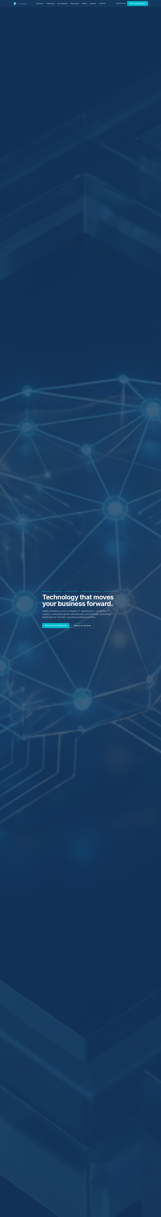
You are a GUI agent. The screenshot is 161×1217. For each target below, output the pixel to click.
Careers (93, 3)
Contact (102, 3)
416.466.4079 (121, 3)
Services (39, 3)
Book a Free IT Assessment (56, 625)
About (84, 3)
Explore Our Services (82, 625)
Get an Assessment (137, 3)
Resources (75, 3)
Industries (50, 3)
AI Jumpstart (63, 3)
